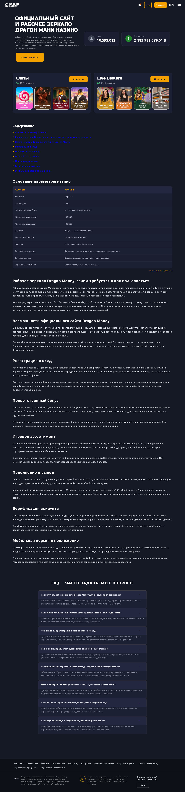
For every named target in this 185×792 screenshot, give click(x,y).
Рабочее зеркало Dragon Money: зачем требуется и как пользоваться (53, 137)
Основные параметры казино (31, 132)
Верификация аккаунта (27, 166)
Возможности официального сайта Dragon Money (42, 142)
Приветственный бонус (27, 151)
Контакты (18, 764)
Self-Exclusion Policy (148, 764)
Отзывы (45, 764)
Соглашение (32, 764)
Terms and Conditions (104, 764)
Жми (143, 785)
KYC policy (86, 764)
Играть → (78, 79)
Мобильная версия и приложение (33, 171)
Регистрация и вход (26, 146)
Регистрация (160, 5)
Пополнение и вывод (26, 161)
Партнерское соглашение (53, 768)
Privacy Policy (58, 764)
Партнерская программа (26, 768)
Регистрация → (29, 57)
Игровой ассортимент (27, 156)
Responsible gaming (126, 764)
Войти (148, 5)
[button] (92, 594)
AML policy (73, 764)
